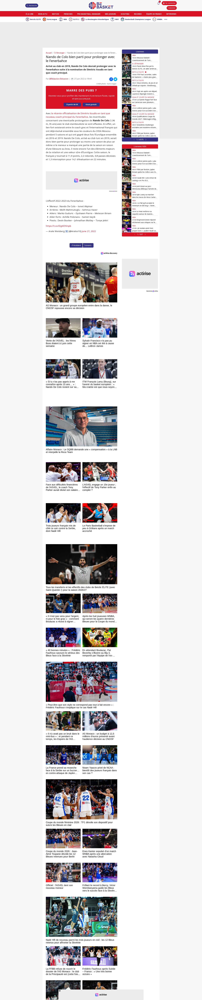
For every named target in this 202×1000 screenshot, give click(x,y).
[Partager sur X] (115, 79)
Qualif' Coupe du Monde (143, 97)
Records (138, 14)
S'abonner (171, 8)
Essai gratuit (91, 104)
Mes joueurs (110, 14)
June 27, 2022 (89, 231)
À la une (29, 14)
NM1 (117, 19)
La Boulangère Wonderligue (97, 19)
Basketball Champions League (138, 19)
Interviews (171, 14)
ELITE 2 (76, 19)
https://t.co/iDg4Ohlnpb (58, 225)
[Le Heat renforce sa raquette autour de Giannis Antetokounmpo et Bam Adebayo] (126, 211)
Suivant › (88, 245)
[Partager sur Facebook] (111, 79)
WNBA (159, 19)
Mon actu (42, 14)
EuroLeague (52, 19)
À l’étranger (59, 52)
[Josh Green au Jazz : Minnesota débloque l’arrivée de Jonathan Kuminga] (126, 186)
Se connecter (170, 3)
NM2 (134, 89)
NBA (65, 19)
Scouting (125, 14)
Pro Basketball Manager (88, 14)
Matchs (55, 14)
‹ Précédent (76, 245)
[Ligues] (165, 19)
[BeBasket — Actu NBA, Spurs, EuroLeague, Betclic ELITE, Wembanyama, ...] (101, 5)
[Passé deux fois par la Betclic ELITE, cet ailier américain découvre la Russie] (126, 66)
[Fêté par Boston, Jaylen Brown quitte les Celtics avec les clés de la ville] (126, 133)
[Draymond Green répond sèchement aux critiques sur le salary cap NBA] (126, 220)
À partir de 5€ (72, 104)
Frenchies (68, 14)
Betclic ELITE (35, 19)
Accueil (49, 52)
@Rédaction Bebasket (58, 78)
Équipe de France (154, 14)
